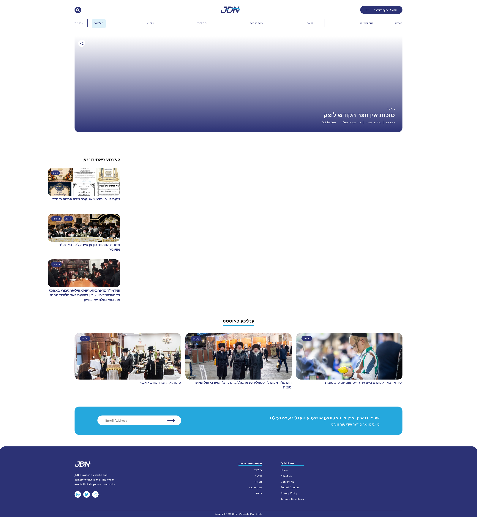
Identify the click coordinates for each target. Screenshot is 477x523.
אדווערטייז (366, 23)
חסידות (202, 23)
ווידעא (150, 23)
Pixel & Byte (256, 513)
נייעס (310, 23)
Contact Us (287, 481)
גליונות (79, 23)
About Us (286, 476)
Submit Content (290, 487)
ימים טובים (256, 23)
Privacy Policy (289, 493)
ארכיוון (398, 23)
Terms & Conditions (292, 499)
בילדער (98, 23)
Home (284, 470)
